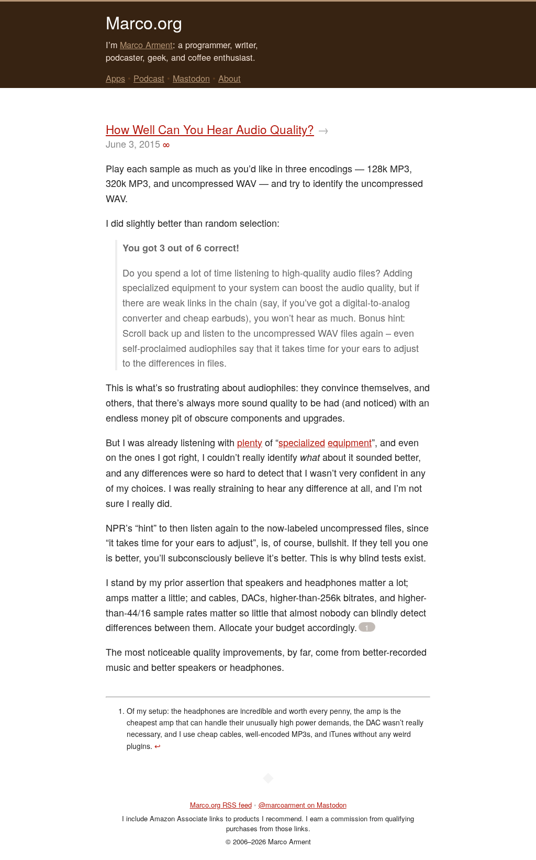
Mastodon (191, 78)
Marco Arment (146, 44)
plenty (249, 442)
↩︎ (157, 746)
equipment (350, 442)
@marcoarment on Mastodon (303, 805)
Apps (115, 78)
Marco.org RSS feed (221, 805)
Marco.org (144, 22)
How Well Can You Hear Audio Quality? (210, 128)
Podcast (148, 78)
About (229, 78)
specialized (301, 442)
